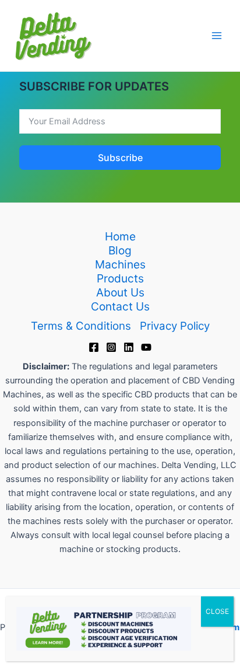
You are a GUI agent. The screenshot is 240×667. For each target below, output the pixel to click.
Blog (120, 250)
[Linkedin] (128, 347)
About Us (120, 292)
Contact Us (120, 306)
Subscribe (120, 157)
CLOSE (217, 611)
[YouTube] (146, 347)
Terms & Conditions (81, 326)
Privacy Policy (175, 326)
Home (120, 236)
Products (120, 278)
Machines (120, 264)
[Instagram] (111, 347)
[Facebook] (94, 347)
